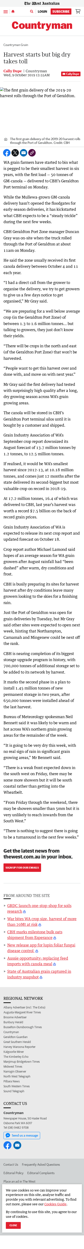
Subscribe (61, 11)
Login (42, 11)
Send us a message (25, 1135)
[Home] (13, 11)
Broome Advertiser (15, 1017)
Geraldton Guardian (16, 1037)
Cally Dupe (72, 73)
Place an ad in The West (19, 1181)
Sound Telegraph (14, 1091)
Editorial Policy (14, 1173)
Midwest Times (13, 1066)
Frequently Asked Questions (41, 1164)
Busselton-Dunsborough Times (23, 1027)
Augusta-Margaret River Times (22, 1012)
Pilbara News (12, 1081)
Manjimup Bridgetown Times (22, 1061)
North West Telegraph (17, 1076)
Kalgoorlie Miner (14, 1052)
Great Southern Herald (17, 1042)
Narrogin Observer (15, 1071)
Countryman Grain (16, 45)
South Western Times (17, 1086)
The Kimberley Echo (16, 1056)
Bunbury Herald (13, 1022)
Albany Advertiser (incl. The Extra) (24, 1007)
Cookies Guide (55, 1204)
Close (13, 1225)
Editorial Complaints (41, 1173)
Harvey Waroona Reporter (19, 1047)
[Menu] (6, 11)
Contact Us (11, 1164)
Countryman (11, 1032)
